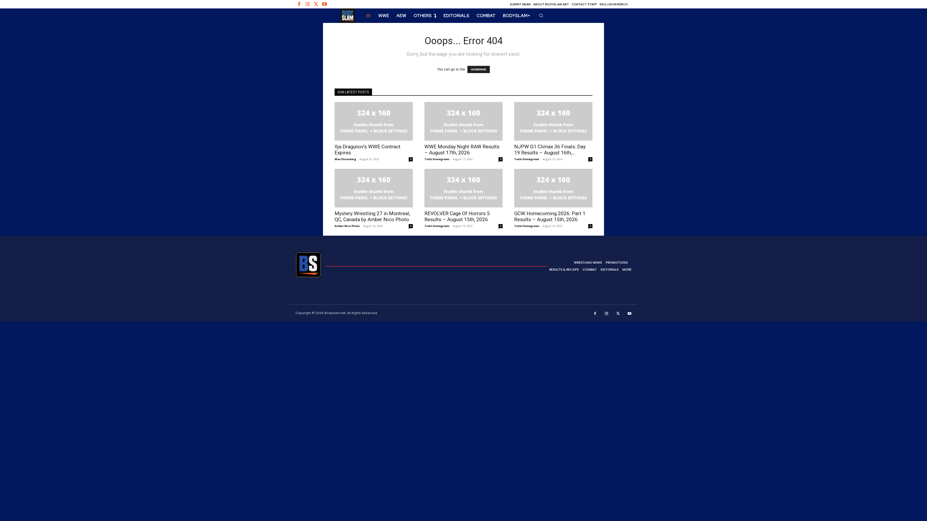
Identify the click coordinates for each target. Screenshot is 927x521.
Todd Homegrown (436, 159)
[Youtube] (324, 4)
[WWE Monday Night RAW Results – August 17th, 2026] (463, 121)
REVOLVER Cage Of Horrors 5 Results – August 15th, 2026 (457, 216)
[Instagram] (307, 4)
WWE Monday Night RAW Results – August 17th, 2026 (461, 150)
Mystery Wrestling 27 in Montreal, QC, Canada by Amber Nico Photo (372, 216)
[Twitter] (316, 4)
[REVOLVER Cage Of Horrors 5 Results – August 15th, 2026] (463, 188)
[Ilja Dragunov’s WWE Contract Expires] (374, 121)
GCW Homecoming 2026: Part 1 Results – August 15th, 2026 (549, 216)
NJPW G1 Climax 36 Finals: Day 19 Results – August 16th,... (550, 150)
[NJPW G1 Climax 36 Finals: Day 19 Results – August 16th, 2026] (553, 121)
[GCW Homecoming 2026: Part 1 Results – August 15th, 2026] (553, 188)
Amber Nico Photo (347, 226)
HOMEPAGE (478, 69)
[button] (541, 15)
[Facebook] (299, 4)
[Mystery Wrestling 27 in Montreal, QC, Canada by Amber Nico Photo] (374, 188)
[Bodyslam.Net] (325, 15)
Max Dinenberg (345, 159)
